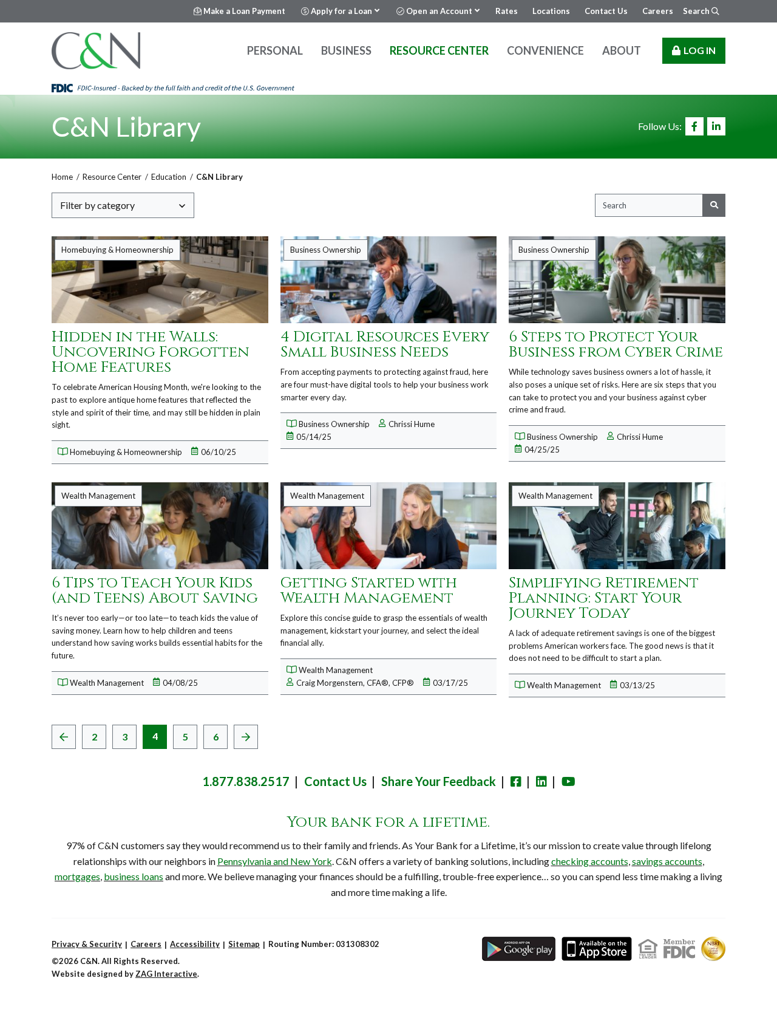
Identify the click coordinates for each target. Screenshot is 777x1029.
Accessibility (195, 944)
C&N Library (126, 126)
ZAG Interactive (166, 974)
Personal (275, 50)
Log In (700, 50)
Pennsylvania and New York (274, 861)
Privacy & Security (87, 944)
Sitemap (244, 944)
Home (62, 177)
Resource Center (439, 50)
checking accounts (589, 861)
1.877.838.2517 (246, 781)
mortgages (77, 876)
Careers (146, 944)
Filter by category (97, 205)
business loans (133, 876)
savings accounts (667, 861)
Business (346, 50)
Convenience (545, 50)
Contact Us (335, 781)
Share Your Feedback (438, 781)
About (621, 50)
